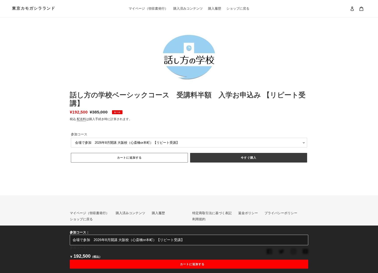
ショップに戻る (81, 219)
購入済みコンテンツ (130, 213)
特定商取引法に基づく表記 (212, 213)
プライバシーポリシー (280, 213)
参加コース (79, 134)
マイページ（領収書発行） (89, 213)
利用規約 (198, 219)
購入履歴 (158, 213)
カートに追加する (192, 264)
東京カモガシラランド (33, 8)
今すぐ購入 (248, 157)
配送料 (81, 119)
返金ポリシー (248, 213)
